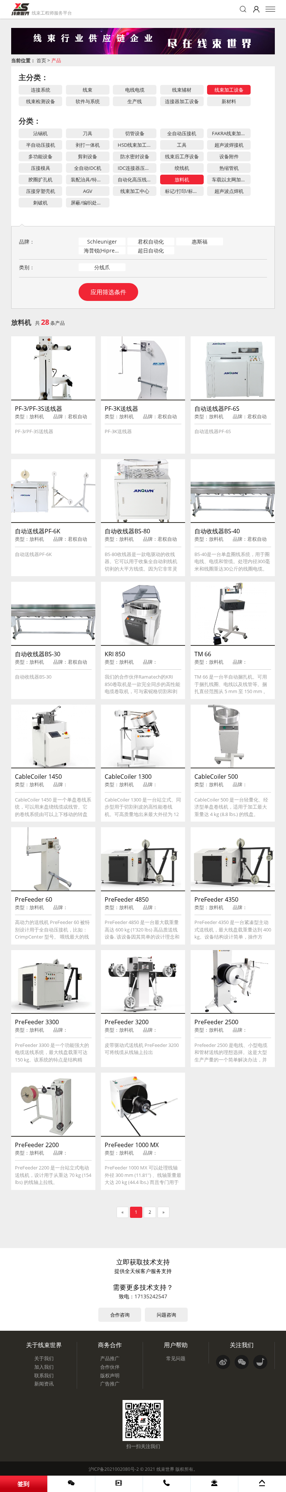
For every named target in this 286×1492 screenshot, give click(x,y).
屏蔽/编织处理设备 (90, 202)
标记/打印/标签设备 (184, 191)
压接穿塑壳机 (40, 191)
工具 (182, 145)
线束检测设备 (40, 101)
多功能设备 (40, 156)
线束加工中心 (134, 191)
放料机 (182, 179)
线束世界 (165, 1469)
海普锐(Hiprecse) (104, 250)
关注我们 (242, 1345)
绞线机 (182, 168)
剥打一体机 (88, 145)
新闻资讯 (44, 1383)
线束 (87, 89)
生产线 (134, 101)
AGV (87, 191)
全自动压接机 (181, 133)
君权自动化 (151, 241)
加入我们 (44, 1367)
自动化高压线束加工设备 (137, 179)
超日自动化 (151, 250)
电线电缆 (134, 89)
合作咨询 (120, 1314)
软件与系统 (88, 101)
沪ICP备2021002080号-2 (114, 1469)
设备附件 (229, 156)
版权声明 (110, 1375)
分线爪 (102, 267)
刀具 (87, 133)
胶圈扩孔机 (40, 179)
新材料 (229, 101)
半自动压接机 (40, 145)
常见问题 (175, 1358)
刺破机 (40, 202)
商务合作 (110, 1345)
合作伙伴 (110, 1367)
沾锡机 (40, 133)
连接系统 (40, 89)
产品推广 (110, 1358)
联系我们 (44, 1375)
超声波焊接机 (229, 145)
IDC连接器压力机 (136, 168)
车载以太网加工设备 (231, 179)
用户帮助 (176, 1345)
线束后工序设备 (182, 156)
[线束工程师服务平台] (20, 9)
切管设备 (134, 133)
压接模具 (40, 168)
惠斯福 (199, 241)
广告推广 (110, 1383)
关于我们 (44, 1358)
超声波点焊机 (229, 191)
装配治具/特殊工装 (90, 179)
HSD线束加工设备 (137, 145)
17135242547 (150, 1296)
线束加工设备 (229, 89)
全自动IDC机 (87, 168)
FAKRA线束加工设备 (231, 133)
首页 (41, 60)
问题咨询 (166, 1314)
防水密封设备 (134, 156)
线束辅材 (181, 89)
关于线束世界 (44, 1345)
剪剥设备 (87, 156)
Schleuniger (102, 241)
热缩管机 (229, 168)
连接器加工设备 (182, 101)
